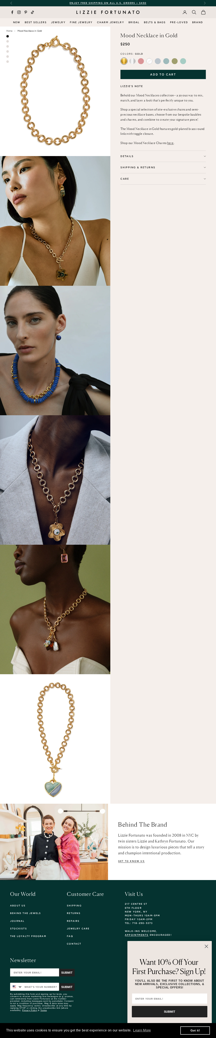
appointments (136, 935)
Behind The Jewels (25, 913)
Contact (74, 943)
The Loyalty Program (28, 936)
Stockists (18, 928)
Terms (43, 1010)
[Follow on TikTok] (32, 12)
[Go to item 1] (7, 36)
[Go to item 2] (7, 41)
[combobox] (16, 987)
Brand (197, 22)
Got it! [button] (195, 1030)
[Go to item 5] (7, 56)
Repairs (73, 921)
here (170, 143)
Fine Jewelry (81, 22)
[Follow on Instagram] (19, 12)
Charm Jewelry (110, 22)
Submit (67, 972)
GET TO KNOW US (131, 861)
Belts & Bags (155, 22)
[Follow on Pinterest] (26, 12)
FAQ (70, 936)
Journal (17, 921)
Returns (74, 913)
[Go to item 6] (7, 61)
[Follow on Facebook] (12, 12)
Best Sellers (36, 22)
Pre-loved (179, 22)
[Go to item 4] (7, 51)
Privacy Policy (29, 1010)
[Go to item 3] (7, 46)
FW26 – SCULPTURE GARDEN (146, 3)
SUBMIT (169, 1011)
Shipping (74, 905)
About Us (18, 905)
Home (9, 31)
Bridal (134, 22)
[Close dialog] (206, 946)
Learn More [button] (142, 1030)
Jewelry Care (78, 928)
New (16, 22)
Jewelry (58, 22)
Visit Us (134, 894)
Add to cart (163, 74)
